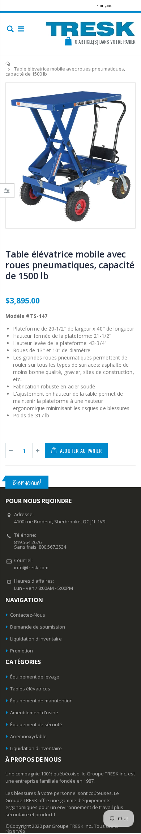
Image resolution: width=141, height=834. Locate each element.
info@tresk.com (31, 567)
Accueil (8, 63)
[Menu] (21, 29)
